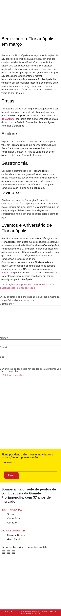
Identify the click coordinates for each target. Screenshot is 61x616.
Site (2, 357)
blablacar (16, 284)
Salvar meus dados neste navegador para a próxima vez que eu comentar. (30, 370)
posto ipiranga (17, 287)
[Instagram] (8, 552)
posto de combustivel (33, 284)
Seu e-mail (9, 463)
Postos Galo (7, 272)
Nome (4, 338)
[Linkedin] (13, 552)
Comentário (7, 304)
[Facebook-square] (3, 552)
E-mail (4, 347)
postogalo (30, 287)
